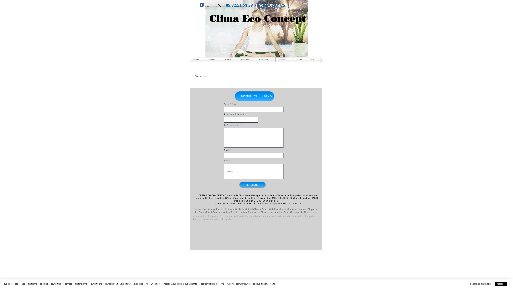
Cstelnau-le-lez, (278, 209)
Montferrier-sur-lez (271, 212)
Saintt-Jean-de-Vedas (217, 212)
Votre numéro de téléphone (234, 114)
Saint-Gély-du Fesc (256, 209)
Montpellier (214, 209)
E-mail (226, 150)
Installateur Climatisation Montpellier (283, 195)
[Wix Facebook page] (202, 5)
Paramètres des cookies (480, 283)
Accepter (500, 283)
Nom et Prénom (230, 104)
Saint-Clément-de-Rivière (297, 212)
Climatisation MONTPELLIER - (273, 198)
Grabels (239, 209)
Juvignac (292, 209)
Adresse (227, 161)
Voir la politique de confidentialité (261, 283)
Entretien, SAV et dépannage (229, 198)
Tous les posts (201, 76)
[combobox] (241, 120)
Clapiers (312, 209)
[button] (317, 76)
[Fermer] (509, 284)
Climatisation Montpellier (251, 195)
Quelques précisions (231, 125)
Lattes (243, 212)
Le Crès (199, 212)
